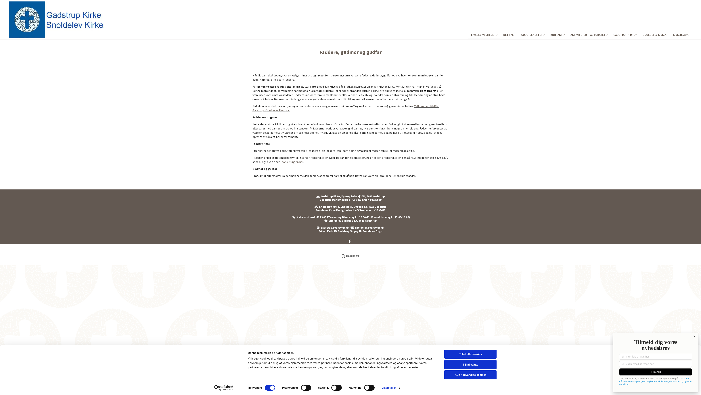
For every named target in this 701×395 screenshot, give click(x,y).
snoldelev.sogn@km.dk (367, 227)
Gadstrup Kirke (624, 35)
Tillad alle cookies (470, 354)
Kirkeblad (680, 35)
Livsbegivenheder (483, 35)
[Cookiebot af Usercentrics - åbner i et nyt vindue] (224, 388)
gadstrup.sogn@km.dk (335, 227)
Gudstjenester (532, 35)
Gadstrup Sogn (345, 231)
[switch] (306, 388)
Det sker (509, 35)
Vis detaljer (389, 387)
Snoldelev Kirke (654, 35)
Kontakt (556, 35)
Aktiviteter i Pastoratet (588, 35)
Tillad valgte (470, 364)
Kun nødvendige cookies (470, 374)
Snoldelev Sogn (370, 231)
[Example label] (349, 241)
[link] (484, 35)
